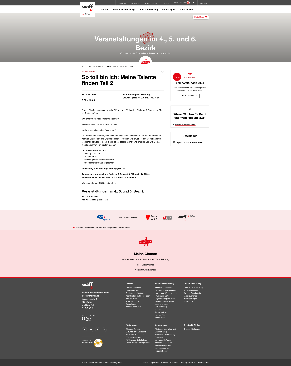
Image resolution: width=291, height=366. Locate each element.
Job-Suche (188, 301)
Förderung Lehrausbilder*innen (163, 338)
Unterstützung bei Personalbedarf (162, 349)
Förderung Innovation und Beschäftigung (165, 330)
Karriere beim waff (133, 306)
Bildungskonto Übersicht (136, 331)
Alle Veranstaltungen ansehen (95, 199)
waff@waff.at (88, 304)
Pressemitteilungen (192, 329)
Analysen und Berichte (135, 293)
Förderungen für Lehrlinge (136, 340)
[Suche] (194, 2)
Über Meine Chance (145, 264)
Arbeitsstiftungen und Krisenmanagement (163, 344)
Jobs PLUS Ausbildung (193, 287)
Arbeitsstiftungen (191, 290)
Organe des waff (132, 290)
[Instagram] (97, 329)
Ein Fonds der (88, 315)
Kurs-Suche (160, 317)
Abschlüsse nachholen (164, 287)
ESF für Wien (131, 298)
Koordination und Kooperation (138, 295)
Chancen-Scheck (133, 329)
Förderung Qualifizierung (165, 334)
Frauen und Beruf (162, 295)
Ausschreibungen (133, 301)
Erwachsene (88, 71)
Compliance (131, 304)
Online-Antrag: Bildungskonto (138, 342)
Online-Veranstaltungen (185, 124)
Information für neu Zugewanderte (162, 310)
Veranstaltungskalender (145, 269)
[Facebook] (84, 329)
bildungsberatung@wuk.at (112, 168)
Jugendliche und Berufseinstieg (161, 305)
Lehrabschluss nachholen (165, 290)
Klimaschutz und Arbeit (164, 301)
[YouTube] (91, 329)
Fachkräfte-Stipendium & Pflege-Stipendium (136, 335)
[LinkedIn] (104, 329)
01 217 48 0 (87, 308)
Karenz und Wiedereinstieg (166, 293)
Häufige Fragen (161, 315)
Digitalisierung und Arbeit (165, 298)
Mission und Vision (133, 287)
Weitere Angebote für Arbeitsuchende (192, 294)
